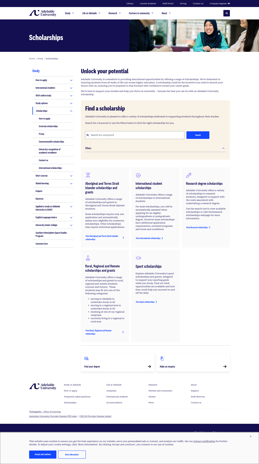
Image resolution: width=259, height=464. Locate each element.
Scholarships (41, 111)
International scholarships (50, 168)
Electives (39, 198)
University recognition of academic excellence (49, 151)
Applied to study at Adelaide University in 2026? (48, 208)
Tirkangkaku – (45, 412)
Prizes (41, 134)
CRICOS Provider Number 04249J (95, 416)
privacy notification (204, 441)
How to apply (41, 80)
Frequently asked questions (77, 397)
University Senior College (46, 225)
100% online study (43, 95)
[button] (250, 436)
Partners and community (160, 391)
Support (195, 391)
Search (198, 135)
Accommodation (114, 403)
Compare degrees (218, 3)
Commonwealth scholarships (51, 141)
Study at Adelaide (72, 385)
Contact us (198, 3)
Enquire (39, 191)
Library (129, 3)
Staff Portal (168, 3)
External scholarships (48, 126)
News (151, 403)
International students (45, 87)
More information (72, 454)
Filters (88, 148)
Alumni (152, 397)
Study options (42, 103)
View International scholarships (148, 238)
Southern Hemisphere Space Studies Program (51, 234)
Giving (183, 3)
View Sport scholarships (145, 301)
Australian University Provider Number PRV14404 (53, 416)
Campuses (111, 391)
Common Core (42, 243)
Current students (148, 3)
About (194, 385)
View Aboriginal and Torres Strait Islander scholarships (102, 237)
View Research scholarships (197, 227)
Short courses (42, 175)
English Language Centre (46, 217)
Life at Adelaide (113, 385)
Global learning (42, 183)
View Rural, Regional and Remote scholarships (99, 332)
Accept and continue (43, 454)
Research (153, 385)
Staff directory (198, 397)
